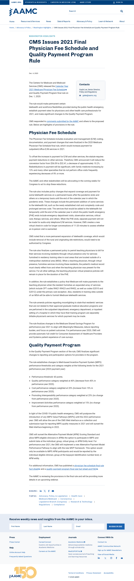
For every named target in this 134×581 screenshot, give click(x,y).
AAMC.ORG (16, 2)
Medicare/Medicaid (48, 499)
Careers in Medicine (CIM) (63, 2)
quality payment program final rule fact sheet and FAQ (71, 469)
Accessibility (109, 573)
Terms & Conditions (76, 573)
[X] (46, 491)
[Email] (54, 491)
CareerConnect (45, 542)
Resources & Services (30, 21)
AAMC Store (85, 2)
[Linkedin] (42, 491)
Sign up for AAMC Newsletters (110, 550)
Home (11, 22)
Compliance (59, 504)
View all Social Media (106, 554)
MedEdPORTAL (74, 551)
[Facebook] (50, 491)
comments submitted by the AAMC (63, 121)
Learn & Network (106, 21)
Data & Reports (63, 21)
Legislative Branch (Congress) (53, 501)
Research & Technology (82, 501)
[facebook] (116, 558)
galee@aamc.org (89, 95)
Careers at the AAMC (47, 551)
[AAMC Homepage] (23, 572)
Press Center (14, 542)
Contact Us (102, 542)
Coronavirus (66, 499)
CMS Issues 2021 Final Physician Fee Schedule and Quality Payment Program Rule (86, 28)
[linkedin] (99, 558)
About (122, 21)
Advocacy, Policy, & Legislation (53, 496)
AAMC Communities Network (109, 546)
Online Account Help (17, 552)
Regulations (45, 504)
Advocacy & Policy (84, 21)
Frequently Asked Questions (20, 556)
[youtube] (122, 558)
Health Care (77, 496)
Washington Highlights (42, 28)
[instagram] (111, 558)
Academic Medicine (76, 542)
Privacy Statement (93, 573)
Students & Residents (36, 2)
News (48, 21)
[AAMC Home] (23, 12)
